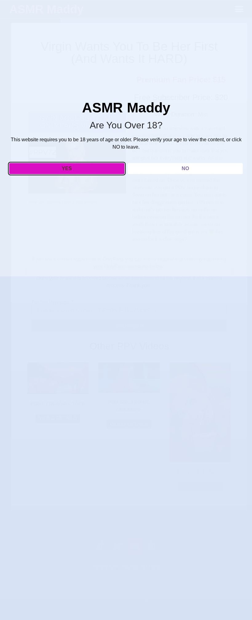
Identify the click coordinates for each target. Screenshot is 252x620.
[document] (126, 310)
